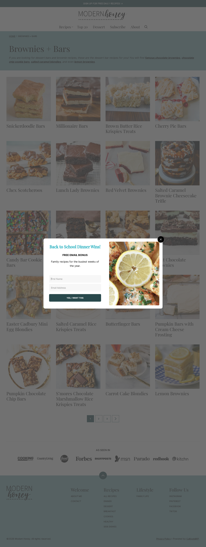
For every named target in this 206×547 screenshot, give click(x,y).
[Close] (161, 239)
